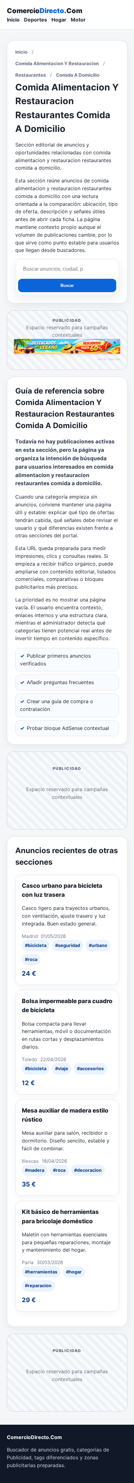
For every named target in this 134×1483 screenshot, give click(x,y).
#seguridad (67, 945)
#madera (34, 1170)
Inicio (13, 20)
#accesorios (90, 1068)
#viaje (61, 1068)
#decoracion (88, 1170)
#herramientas (41, 1271)
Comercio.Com (44, 11)
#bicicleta (35, 945)
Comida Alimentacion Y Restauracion (57, 63)
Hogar (58, 20)
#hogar (74, 1271)
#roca (31, 959)
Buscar (67, 285)
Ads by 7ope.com (109, 359)
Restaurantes (30, 75)
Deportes (35, 20)
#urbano (98, 945)
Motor (78, 20)
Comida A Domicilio (77, 75)
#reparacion (38, 1285)
